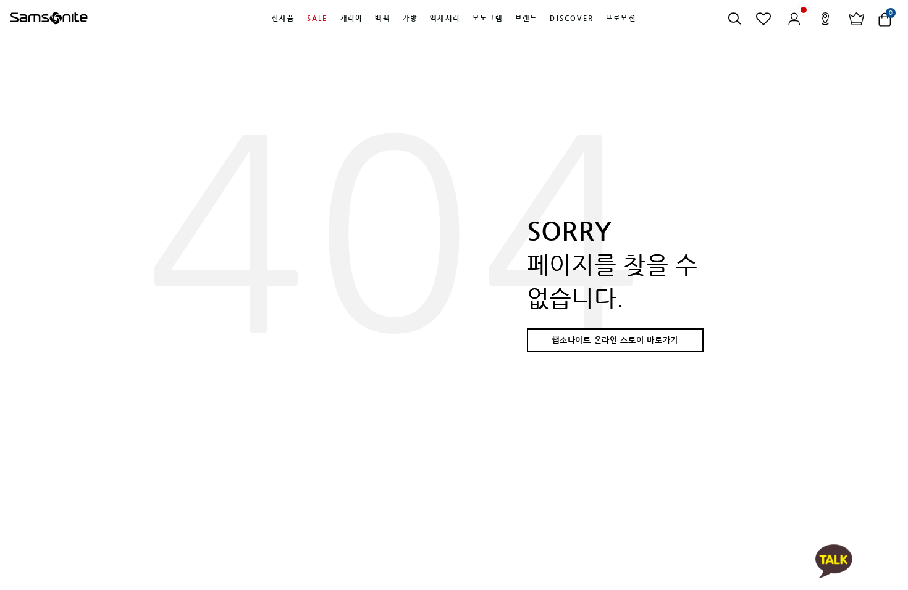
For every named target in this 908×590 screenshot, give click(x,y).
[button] (283, 18)
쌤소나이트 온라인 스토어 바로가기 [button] (615, 339)
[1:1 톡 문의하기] (833, 561)
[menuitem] (283, 18)
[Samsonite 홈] (49, 18)
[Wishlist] (764, 18)
